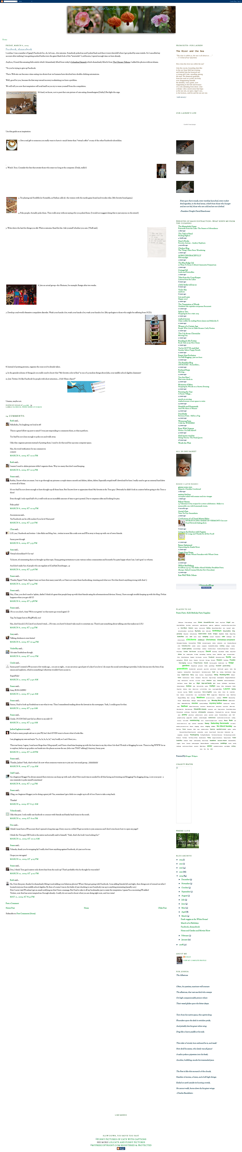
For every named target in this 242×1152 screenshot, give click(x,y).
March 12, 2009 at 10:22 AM (25, 839)
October (185, 887)
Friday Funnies (198, 663)
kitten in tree (195, 689)
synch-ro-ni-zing (185, 399)
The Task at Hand (185, 233)
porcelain (211, 714)
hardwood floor (187, 672)
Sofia (194, 729)
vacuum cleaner (222, 740)
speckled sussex (221, 729)
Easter (214, 654)
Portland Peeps (184, 370)
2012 (181, 864)
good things (211, 665)
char (234, 636)
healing (221, 672)
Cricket (186, 651)
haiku (231, 669)
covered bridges (197, 648)
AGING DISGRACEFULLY (189, 255)
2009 (181, 876)
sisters (213, 726)
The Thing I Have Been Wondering (191, 250)
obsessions (218, 706)
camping (205, 636)
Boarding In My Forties (187, 341)
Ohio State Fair (180, 709)
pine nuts (227, 712)
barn (224, 628)
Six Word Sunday (224, 726)
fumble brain (221, 663)
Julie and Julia (200, 686)
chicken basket (181, 640)
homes (192, 677)
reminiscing (194, 720)
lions (178, 694)
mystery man (226, 703)
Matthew (201, 697)
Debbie (227, 651)
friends (206, 663)
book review (202, 634)
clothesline (219, 643)
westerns (196, 746)
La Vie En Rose (203, 689)
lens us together (207, 692)
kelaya (218, 686)
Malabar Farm (222, 694)
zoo (211, 749)
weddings (223, 743)
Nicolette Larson (210, 706)
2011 (181, 868)
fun (226, 663)
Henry (192, 675)
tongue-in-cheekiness (217, 737)
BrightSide (221, 633)
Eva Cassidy (199, 657)
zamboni (181, 292)
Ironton (185, 683)
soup (198, 729)
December (186, 879)
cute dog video (200, 651)
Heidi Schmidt (228, 672)
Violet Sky (182, 290)
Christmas (211, 640)
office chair (232, 706)
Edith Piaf (219, 654)
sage (189, 723)
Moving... (181, 372)
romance (221, 720)
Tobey (209, 737)
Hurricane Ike (185, 680)
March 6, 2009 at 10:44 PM (24, 642)
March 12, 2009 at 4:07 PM (24, 873)
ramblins (195, 717)
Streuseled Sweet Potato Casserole (188, 732)
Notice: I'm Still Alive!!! (187, 430)
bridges (215, 634)
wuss (201, 749)
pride (230, 714)
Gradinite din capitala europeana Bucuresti (194, 306)
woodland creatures (218, 746)
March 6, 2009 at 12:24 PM (24, 508)
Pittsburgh (233, 712)
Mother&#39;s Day (186, 703)
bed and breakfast (182, 631)
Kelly (222, 686)
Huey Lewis (205, 677)
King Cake (179, 689)
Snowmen (189, 729)
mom (209, 700)
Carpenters (217, 636)
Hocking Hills (225, 675)
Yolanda (13, 810)
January (185, 939)
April (184, 912)
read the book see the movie (223, 717)
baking (208, 628)
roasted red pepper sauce (211, 720)
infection (209, 680)
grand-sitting (226, 665)
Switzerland (227, 732)
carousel (212, 636)
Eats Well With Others (187, 575)
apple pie (211, 625)
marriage (193, 697)
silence (202, 726)
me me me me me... (210, 697)
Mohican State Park (201, 700)
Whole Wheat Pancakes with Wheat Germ (201, 554)
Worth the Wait (184, 443)
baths (233, 628)
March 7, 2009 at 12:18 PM (24, 752)
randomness (212, 717)
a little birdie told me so (187, 285)
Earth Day (209, 654)
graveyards (199, 669)
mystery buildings (203, 703)
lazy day (185, 692)
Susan (12, 476)
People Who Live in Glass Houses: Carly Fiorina (196, 328)
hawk (213, 672)
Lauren (226, 689)
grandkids (182, 668)
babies (196, 628)
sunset (206, 732)
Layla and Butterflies (186, 272)
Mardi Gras (233, 694)
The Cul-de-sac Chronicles (189, 333)
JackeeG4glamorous (18, 729)
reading (233, 717)
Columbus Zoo (186, 646)
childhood (201, 640)
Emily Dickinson (185, 657)
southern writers (205, 729)
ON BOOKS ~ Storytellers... (189, 365)
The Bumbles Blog (185, 363)
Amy (12, 550)
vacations (213, 740)
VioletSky (14, 648)
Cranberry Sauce (212, 648)
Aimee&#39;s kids (209, 622)
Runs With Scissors (186, 428)
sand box (194, 723)
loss (196, 694)
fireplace (196, 660)
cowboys (204, 648)
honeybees (198, 677)
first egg (207, 660)
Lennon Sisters (197, 692)
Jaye (198, 683)
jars (194, 683)
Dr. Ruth (196, 654)
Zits (208, 749)
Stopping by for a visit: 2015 (188, 313)
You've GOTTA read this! (188, 348)
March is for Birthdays (190, 923)
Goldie (205, 665)
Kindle (234, 686)
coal (225, 643)
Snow (184, 729)
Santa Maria (200, 723)
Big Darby (198, 631)
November (186, 883)
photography (202, 712)
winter (209, 746)
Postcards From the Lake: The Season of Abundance (198, 228)
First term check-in (185, 379)
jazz (214, 683)
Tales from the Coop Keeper (189, 277)
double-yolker (190, 654)
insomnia (220, 680)
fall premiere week (220, 657)
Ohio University (188, 709)
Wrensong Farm (184, 421)
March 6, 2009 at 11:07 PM (24, 656)
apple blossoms (203, 625)
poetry (184, 715)
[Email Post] (30, 405)
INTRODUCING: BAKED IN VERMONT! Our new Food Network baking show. (206, 521)
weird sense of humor (32, 407)
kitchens (185, 689)
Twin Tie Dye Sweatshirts (188, 513)
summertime (200, 732)
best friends (190, 631)
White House (203, 746)
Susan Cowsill (212, 732)
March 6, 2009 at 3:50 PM (24, 523)
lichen (224, 692)
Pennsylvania (180, 712)
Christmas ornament (226, 640)
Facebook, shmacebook (19, 49)
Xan (205, 749)
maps (228, 694)
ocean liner (225, 706)
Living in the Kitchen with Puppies (192, 532)
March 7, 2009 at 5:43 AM (24, 722)
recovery (179, 720)
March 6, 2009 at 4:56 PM (24, 569)
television (186, 734)
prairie (216, 714)
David (208, 651)
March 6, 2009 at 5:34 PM (24, 584)
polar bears (191, 714)
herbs (196, 674)
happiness (180, 672)
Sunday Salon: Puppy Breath (189, 350)
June (183, 904)
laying (234, 689)
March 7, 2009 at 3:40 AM (24, 679)
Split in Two (183, 311)
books (210, 634)
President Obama (223, 714)
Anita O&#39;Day (181, 625)
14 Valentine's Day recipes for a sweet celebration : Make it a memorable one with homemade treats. (201, 505)
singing (207, 726)
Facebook (17, 407)
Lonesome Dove (189, 694)
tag (232, 732)
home (179, 677)
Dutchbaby (182, 414)
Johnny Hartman (180, 686)
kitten (190, 689)
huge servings (212, 677)
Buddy (226, 633)
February (185, 935)
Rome (226, 720)
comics (198, 645)
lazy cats (180, 692)
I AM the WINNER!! (186, 423)
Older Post (162, 908)
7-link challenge (188, 622)
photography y (210, 712)
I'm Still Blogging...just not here (190, 357)
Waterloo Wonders (205, 743)
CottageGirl (183, 270)
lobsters (182, 694)
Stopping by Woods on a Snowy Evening (193, 386)
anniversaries (195, 625)
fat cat (186, 660)
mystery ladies (215, 703)
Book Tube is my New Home (189, 343)
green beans (213, 669)
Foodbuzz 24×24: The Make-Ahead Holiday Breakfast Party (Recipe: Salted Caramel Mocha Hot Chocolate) (201, 568)
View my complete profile (194, 961)
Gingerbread (194, 665)
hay (217, 672)
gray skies (206, 669)
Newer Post (10, 908)
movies (195, 703)
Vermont (188, 743)
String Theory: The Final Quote (190, 438)
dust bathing (202, 654)
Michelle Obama (186, 700)
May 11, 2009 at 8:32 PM (22, 897)
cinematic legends (206, 643)
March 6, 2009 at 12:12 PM (24, 455)
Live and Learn (184, 297)
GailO (12, 773)
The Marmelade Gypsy (187, 226)
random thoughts (203, 717)
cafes (186, 636)
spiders (229, 729)
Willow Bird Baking (186, 565)
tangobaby (180, 734)
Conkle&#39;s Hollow (213, 645)
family (228, 657)
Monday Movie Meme (219, 700)
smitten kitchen (184, 494)
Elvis (178, 657)
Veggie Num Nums (185, 552)
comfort (193, 645)
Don (12, 825)
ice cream (197, 680)
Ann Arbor (188, 625)
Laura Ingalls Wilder (217, 689)
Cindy (12, 663)
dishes (180, 654)
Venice (183, 743)
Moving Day (183, 335)
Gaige (231, 663)
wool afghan (227, 746)
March (184, 916)
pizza (179, 714)
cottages (228, 645)
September (186, 891)
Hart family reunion (206, 672)
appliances (217, 625)
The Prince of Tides (193, 737)
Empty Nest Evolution (187, 355)
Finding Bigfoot (184, 235)
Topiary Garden (227, 737)
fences (190, 660)
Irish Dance (180, 683)
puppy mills (189, 717)
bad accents (202, 628)
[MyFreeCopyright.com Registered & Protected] (121, 1145)
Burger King (232, 633)
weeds (229, 743)
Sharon (191, 726)
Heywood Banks (209, 674)
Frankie (232, 660)
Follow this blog (206, 587)
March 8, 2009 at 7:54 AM (24, 766)
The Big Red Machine (205, 734)
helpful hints (185, 675)
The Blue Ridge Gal (186, 263)
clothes (214, 643)
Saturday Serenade (220, 723)
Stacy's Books (183, 241)
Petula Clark (194, 712)
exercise (205, 657)
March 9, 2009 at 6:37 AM (24, 804)
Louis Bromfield (202, 694)
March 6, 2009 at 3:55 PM (23, 543)
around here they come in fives (228, 625)
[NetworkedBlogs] (206, 585)
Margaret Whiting (182, 697)
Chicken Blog (183, 248)
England (192, 657)
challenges (229, 636)
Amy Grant (222, 622)
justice (206, 686)
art (178, 628)
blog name (186, 633)
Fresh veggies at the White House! (194, 919)
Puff (234, 714)
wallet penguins (195, 743)
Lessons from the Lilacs (187, 279)
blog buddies (227, 631)
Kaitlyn (212, 686)
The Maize (184, 737)
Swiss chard (220, 732)
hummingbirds (220, 677)
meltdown (219, 697)
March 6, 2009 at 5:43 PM (24, 627)
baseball (229, 628)
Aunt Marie (184, 628)
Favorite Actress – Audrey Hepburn (192, 243)
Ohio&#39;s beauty (200, 709)
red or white (185, 720)
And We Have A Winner (187, 408)
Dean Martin (221, 651)
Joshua (188, 686)
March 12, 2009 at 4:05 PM (24, 859)
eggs (224, 654)
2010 (181, 872)
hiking (216, 675)
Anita (233, 622)
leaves (190, 692)
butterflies (180, 636)
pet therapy (187, 712)
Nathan (184, 706)
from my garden (213, 663)
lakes (210, 689)
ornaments (210, 709)
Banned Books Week (216, 628)
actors (195, 622)
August (185, 896)
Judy (194, 686)
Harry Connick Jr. (196, 672)
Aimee (200, 622)
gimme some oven (185, 487)
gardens (186, 665)
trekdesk (186, 740)
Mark (188, 697)
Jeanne (218, 683)
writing (233, 746)
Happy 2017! (183, 299)
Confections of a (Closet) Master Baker (193, 518)
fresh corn (189, 663)
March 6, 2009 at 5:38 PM (24, 601)
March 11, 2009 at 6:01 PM (24, 818)
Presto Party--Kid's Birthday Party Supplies (193, 613)
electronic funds (231, 654)
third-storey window (186, 436)
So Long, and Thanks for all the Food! (199, 534)
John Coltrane (232, 683)
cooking (222, 646)
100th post (180, 622)
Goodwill (218, 665)
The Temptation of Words (188, 304)
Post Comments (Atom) (26, 913)
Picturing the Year (185, 392)
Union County (205, 740)
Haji (235, 669)
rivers (202, 720)
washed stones (184, 319)
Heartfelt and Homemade (188, 406)
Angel (228, 622)
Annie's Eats (183, 511)
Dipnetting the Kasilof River (189, 547)
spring (234, 729)
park (215, 709)
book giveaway (193, 633)
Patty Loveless (221, 709)
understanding (197, 740)
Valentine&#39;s (232, 740)
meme (225, 698)
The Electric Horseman (217, 734)
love (208, 694)
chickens (191, 639)
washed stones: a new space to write (191, 401)
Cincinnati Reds (192, 643)
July (183, 900)
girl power (200, 665)
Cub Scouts (192, 651)
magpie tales (214, 694)
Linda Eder (232, 692)
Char (12, 529)
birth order (208, 631)
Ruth (12, 421)
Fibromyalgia (183, 257)
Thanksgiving (194, 735)
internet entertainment (229, 680)
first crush (201, 660)
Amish (217, 622)
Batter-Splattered (185, 545)
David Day (214, 651)
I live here (191, 680)
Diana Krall (232, 651)
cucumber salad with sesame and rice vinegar (195, 496)
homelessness (186, 677)
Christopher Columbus (182, 643)
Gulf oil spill (220, 669)
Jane (190, 683)
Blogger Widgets (192, 756)
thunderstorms (202, 737)
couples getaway (187, 648)
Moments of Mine (185, 384)
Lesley (215, 692)
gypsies (226, 669)
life (227, 692)
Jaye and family (206, 683)
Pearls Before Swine (231, 709)
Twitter (190, 740)
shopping (197, 726)
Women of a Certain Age (188, 326)
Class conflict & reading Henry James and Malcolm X (198, 321)
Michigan (194, 700)
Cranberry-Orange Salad (222, 648)
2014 (181, 860)
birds (203, 631)
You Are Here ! (184, 377)
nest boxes (202, 706)
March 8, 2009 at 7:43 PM (24, 784)
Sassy (207, 723)
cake (191, 636)
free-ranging (182, 663)
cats (223, 636)
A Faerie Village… (185, 394)
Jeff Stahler (224, 683)
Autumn (190, 628)
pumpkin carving (181, 717)
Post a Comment (12, 903)
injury (214, 680)
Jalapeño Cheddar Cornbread (189, 489)
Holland (233, 674)
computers (204, 645)
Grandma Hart (192, 669)
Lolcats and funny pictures (127, 1142)
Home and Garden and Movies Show (195, 930)
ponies (205, 714)
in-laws (203, 680)
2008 (181, 944)
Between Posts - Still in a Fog (189, 416)
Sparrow (212, 729)
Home (4, 39)
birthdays (216, 631)
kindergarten (228, 686)
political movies (199, 714)
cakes (195, 636)
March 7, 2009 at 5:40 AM (24, 694)
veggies (178, 743)
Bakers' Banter (184, 502)
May (183, 908)
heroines (201, 674)
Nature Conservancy (194, 706)
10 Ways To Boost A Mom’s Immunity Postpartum (197, 265)
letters (219, 692)
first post (213, 660)
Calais (199, 636)
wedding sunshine (215, 743)
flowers (219, 660)
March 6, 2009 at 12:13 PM (24, 470)
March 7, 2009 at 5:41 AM (24, 708)
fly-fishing (226, 660)
